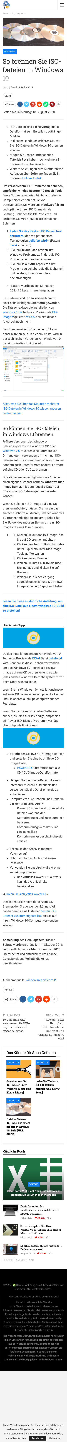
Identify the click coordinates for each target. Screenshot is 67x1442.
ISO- (35, 658)
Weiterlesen (55, 1438)
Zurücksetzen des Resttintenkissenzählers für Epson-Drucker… (39, 1210)
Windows (33, 1184)
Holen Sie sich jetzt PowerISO (26, 894)
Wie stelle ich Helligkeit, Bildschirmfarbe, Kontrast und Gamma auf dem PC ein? (51, 1029)
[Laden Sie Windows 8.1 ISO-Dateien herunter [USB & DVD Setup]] (48, 1069)
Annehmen (38, 1438)
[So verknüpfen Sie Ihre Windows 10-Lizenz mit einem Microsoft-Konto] (10, 1230)
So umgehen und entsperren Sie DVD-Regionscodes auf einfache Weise (16, 1025)
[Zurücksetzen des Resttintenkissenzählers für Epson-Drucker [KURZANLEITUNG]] (10, 1210)
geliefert (54, 658)
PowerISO (24, 768)
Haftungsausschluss (35, 1355)
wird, (29, 317)
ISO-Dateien (9, 51)
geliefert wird (38, 240)
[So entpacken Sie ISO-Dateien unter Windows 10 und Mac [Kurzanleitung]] (18, 1069)
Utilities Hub (30, 178)
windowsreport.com (39, 980)
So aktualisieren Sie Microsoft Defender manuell (41, 1247)
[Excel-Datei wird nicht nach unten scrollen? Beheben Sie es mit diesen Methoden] (33, 1179)
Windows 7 (10, 451)
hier (12, 245)
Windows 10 (11, 312)
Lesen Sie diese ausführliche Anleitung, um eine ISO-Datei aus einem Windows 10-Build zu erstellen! (33, 605)
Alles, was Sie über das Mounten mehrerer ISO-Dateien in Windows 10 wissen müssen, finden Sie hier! (32, 408)
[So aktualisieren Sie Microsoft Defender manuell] (10, 1249)
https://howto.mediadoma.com (26, 1306)
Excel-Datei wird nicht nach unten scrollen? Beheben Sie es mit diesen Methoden (33, 1192)
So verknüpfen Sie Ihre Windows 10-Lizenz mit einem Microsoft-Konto (40, 1229)
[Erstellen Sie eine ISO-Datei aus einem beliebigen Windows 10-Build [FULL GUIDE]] (18, 1107)
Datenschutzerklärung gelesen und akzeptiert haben (33, 1359)
